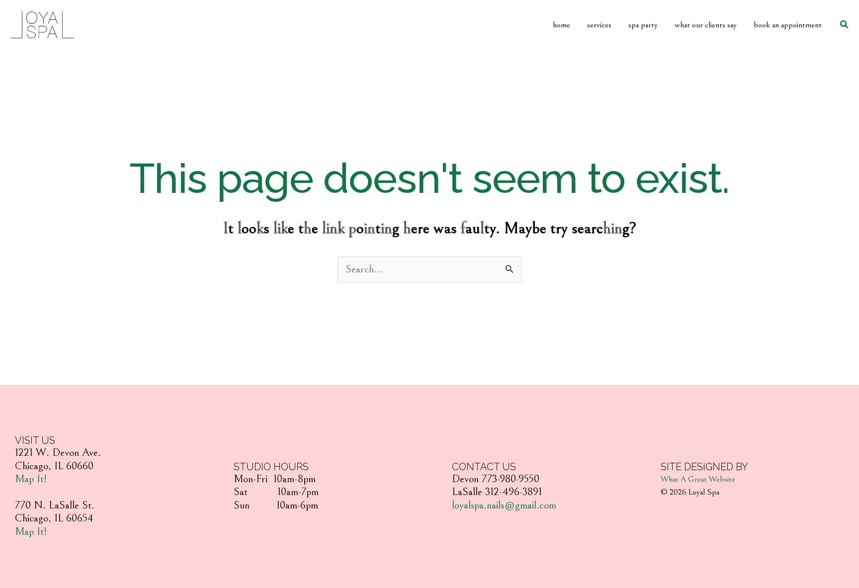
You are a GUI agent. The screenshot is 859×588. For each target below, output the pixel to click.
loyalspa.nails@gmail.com (504, 505)
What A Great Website (698, 479)
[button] (844, 24)
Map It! (31, 479)
